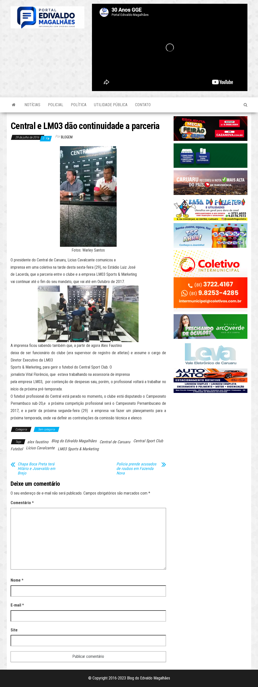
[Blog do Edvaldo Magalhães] (14, 104)
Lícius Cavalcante (40, 448)
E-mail (17, 605)
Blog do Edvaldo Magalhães (73, 440)
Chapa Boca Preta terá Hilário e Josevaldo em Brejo (36, 468)
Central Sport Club (148, 440)
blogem (67, 137)
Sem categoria (46, 429)
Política (78, 104)
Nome (17, 580)
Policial (55, 104)
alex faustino (37, 441)
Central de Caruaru (115, 441)
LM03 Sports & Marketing (78, 449)
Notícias (32, 104)
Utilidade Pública (110, 104)
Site (14, 630)
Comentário (22, 502)
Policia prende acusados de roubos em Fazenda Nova (136, 468)
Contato (143, 104)
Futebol (17, 449)
